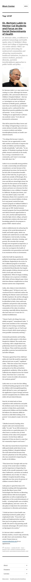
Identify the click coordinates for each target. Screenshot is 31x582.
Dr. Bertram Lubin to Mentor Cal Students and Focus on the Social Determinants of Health (14, 28)
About (6, 565)
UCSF (27, 551)
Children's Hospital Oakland (17, 549)
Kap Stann (7, 547)
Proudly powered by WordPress (18, 579)
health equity (5, 551)
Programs (7, 569)
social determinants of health (17, 551)
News (22, 547)
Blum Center (8, 6)
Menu (26, 6)
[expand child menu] (27, 565)
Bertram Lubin (6, 549)
